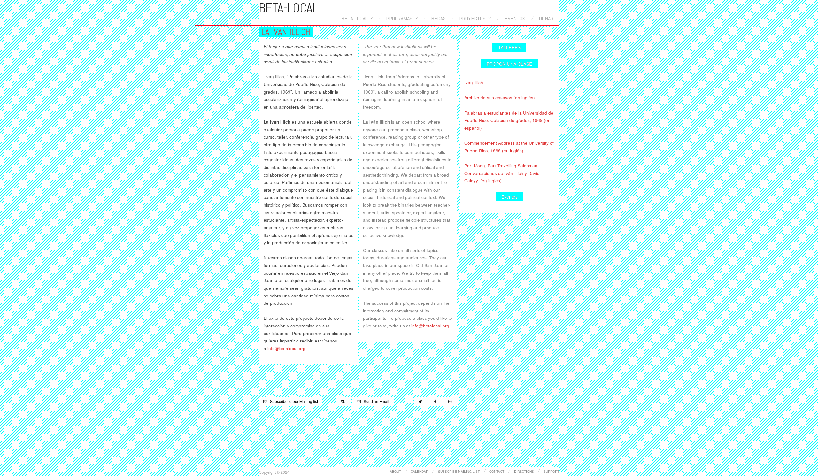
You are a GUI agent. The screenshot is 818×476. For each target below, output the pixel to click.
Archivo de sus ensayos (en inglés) (499, 98)
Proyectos (472, 18)
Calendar (419, 471)
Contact (496, 471)
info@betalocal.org (286, 348)
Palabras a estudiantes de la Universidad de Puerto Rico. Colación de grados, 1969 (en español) (508, 120)
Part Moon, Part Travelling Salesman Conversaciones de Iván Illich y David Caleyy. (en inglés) (502, 173)
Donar (546, 18)
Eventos (515, 18)
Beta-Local (354, 18)
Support (551, 471)
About (395, 471)
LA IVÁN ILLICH (286, 32)
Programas (399, 18)
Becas (438, 18)
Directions (524, 471)
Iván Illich (473, 83)
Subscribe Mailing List (459, 471)
